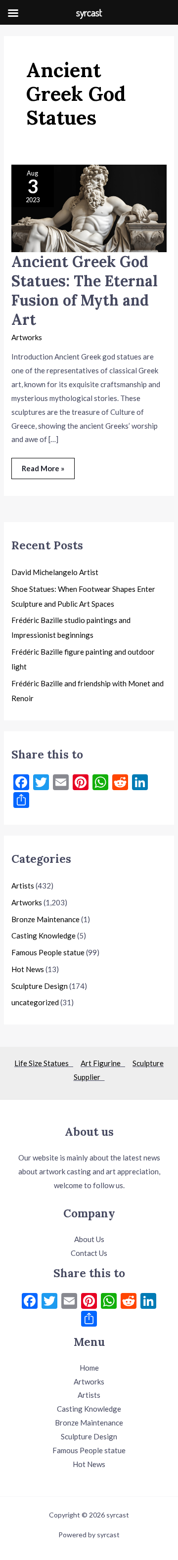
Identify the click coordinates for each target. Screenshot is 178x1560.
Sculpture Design (39, 985)
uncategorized (35, 1002)
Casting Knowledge (43, 935)
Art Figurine (103, 1063)
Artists (22, 885)
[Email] (69, 1302)
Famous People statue (48, 952)
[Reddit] (128, 1302)
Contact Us (89, 1252)
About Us (89, 1239)
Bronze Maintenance (45, 919)
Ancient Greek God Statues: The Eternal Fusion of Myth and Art (84, 290)
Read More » (42, 465)
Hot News (27, 969)
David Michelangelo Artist (54, 572)
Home (89, 1367)
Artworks (26, 337)
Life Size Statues (43, 1063)
